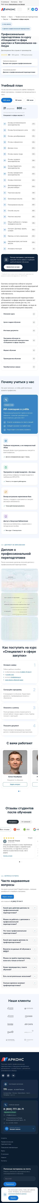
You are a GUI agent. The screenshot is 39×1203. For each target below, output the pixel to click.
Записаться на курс (13, 267)
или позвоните (12, 901)
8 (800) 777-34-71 (25, 672)
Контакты (14, 2)
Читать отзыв (7, 856)
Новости (3, 1157)
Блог (20, 2)
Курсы (3, 1151)
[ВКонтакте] (13, 1076)
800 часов (6, 100)
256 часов (30, 100)
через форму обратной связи (14, 680)
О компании (5, 2)
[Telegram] (3, 1076)
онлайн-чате (10, 674)
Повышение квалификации (9, 1147)
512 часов (18, 100)
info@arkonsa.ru (16, 677)
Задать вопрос (15, 784)
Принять (13, 1198)
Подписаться (10, 1184)
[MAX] (8, 1076)
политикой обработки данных (17, 1193)
